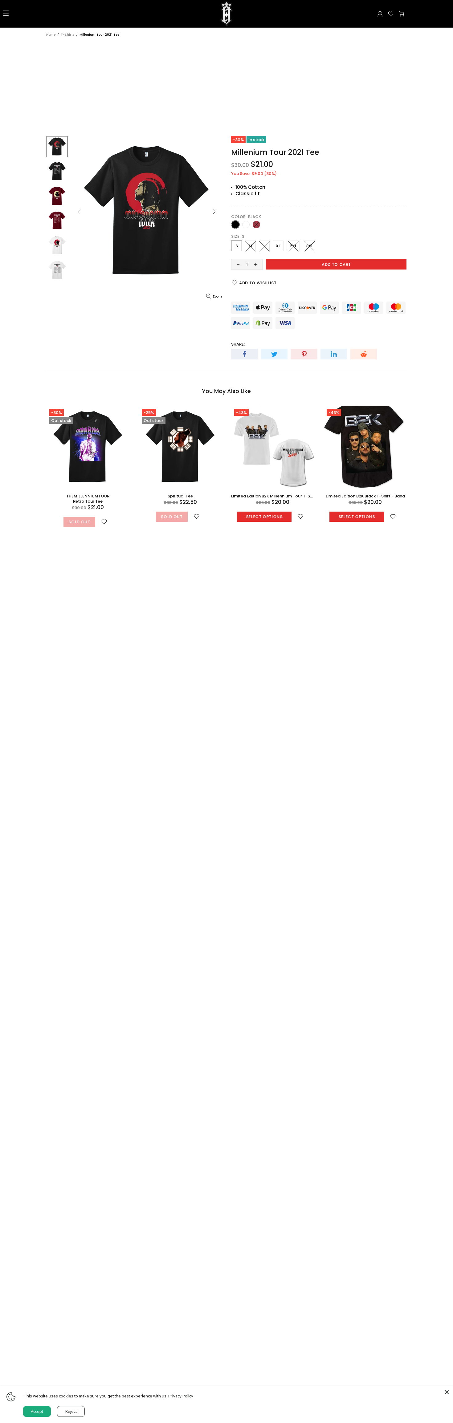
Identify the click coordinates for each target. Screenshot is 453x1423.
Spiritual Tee (180, 496)
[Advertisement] (226, 83)
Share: (238, 344)
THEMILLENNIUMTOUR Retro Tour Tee (87, 498)
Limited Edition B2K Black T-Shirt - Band (365, 496)
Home (50, 34)
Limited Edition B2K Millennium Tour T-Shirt (272, 496)
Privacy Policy (180, 1396)
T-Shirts (67, 34)
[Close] (447, 1392)
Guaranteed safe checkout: (262, 297)
